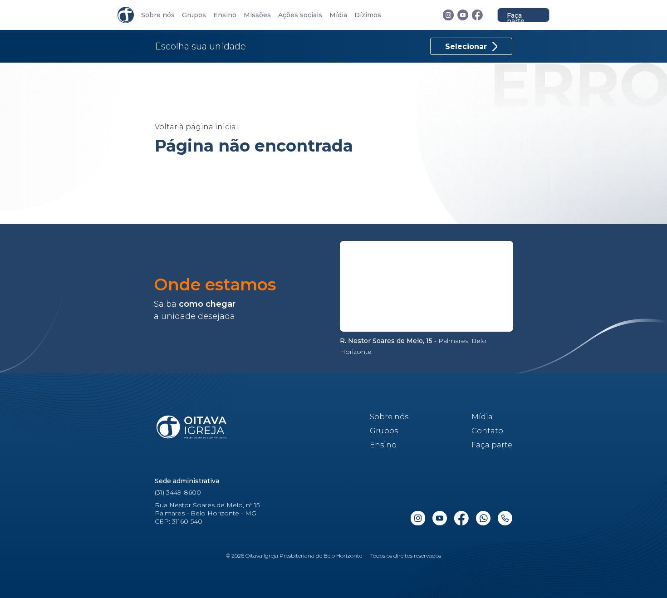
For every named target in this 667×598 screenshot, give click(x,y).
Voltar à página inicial (196, 127)
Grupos (194, 15)
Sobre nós (158, 15)
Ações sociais (300, 15)
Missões (257, 15)
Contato (487, 430)
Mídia (338, 15)
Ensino (224, 15)
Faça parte (516, 16)
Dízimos (367, 15)
